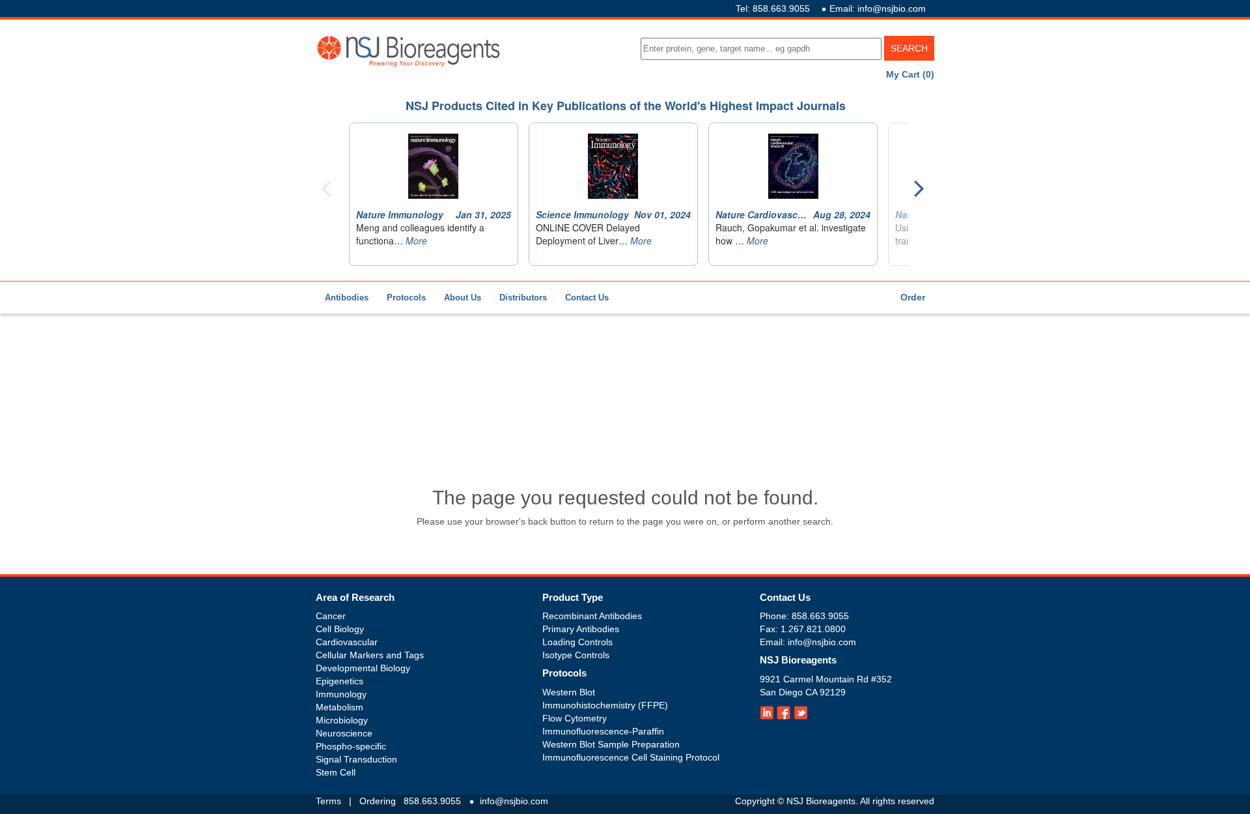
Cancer (331, 616)
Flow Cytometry (574, 718)
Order (912, 297)
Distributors (523, 297)
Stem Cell (335, 772)
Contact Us (587, 297)
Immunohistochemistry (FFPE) (605, 705)
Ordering (377, 801)
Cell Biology (340, 629)
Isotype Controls (575, 655)
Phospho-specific (351, 746)
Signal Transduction (356, 759)
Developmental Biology (363, 668)
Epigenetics (339, 681)
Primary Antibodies (580, 629)
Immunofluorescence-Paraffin (603, 731)
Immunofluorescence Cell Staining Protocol (630, 757)
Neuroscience (344, 733)
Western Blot (568, 692)
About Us (462, 297)
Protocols (406, 297)
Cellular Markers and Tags (370, 655)
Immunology (341, 694)
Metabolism (339, 707)
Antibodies (346, 297)
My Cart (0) (910, 74)
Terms (328, 801)
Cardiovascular (347, 642)
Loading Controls (577, 642)
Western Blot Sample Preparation (611, 744)
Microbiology (342, 720)
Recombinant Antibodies (592, 616)
